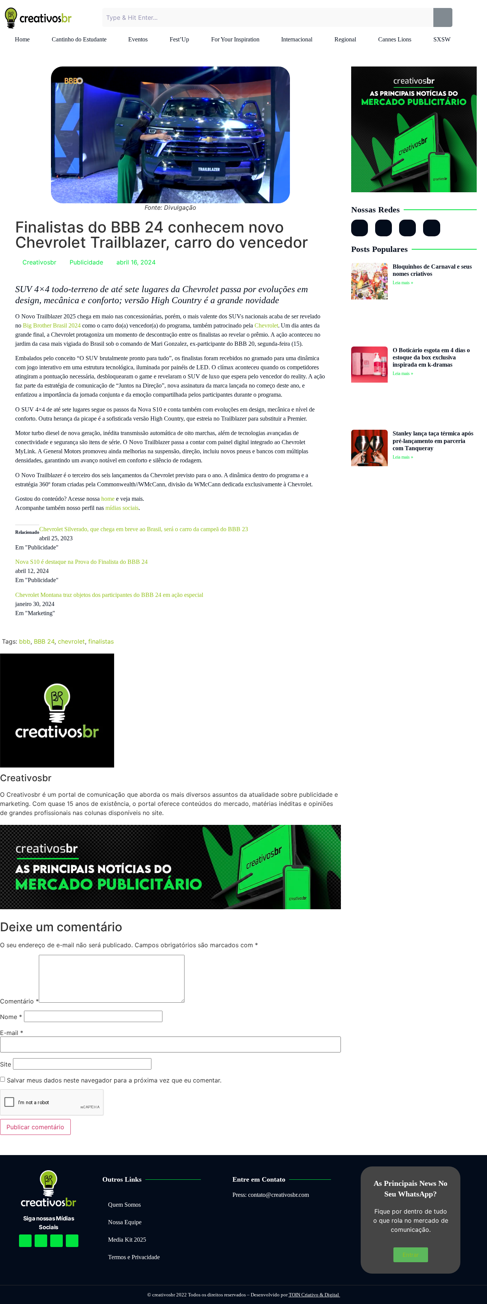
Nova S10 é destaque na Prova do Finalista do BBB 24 (82, 562)
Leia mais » (403, 282)
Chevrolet (266, 325)
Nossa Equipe (125, 1222)
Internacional (296, 39)
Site (5, 1064)
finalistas (101, 641)
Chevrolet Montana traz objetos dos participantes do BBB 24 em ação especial (109, 595)
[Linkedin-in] (383, 228)
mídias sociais (121, 508)
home (108, 498)
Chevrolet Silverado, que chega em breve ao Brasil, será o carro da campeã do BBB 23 (143, 529)
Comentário (19, 1001)
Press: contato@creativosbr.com (270, 1195)
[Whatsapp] (407, 228)
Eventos (138, 39)
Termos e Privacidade (134, 1257)
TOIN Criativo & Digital (314, 1295)
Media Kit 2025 (127, 1239)
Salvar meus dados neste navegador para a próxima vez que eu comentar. (114, 1080)
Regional (345, 39)
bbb (24, 641)
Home (22, 39)
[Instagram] (359, 228)
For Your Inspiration (235, 39)
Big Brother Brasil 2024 (52, 325)
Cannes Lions (394, 39)
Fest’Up (179, 39)
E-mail (11, 1033)
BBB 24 (44, 641)
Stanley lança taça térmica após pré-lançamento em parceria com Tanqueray (433, 440)
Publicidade (86, 262)
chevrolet (71, 641)
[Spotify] (41, 1240)
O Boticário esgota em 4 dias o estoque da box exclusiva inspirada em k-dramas (431, 357)
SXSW (441, 39)
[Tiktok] (431, 228)
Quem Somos (124, 1204)
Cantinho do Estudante (79, 39)
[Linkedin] (56, 1240)
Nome (11, 1017)
